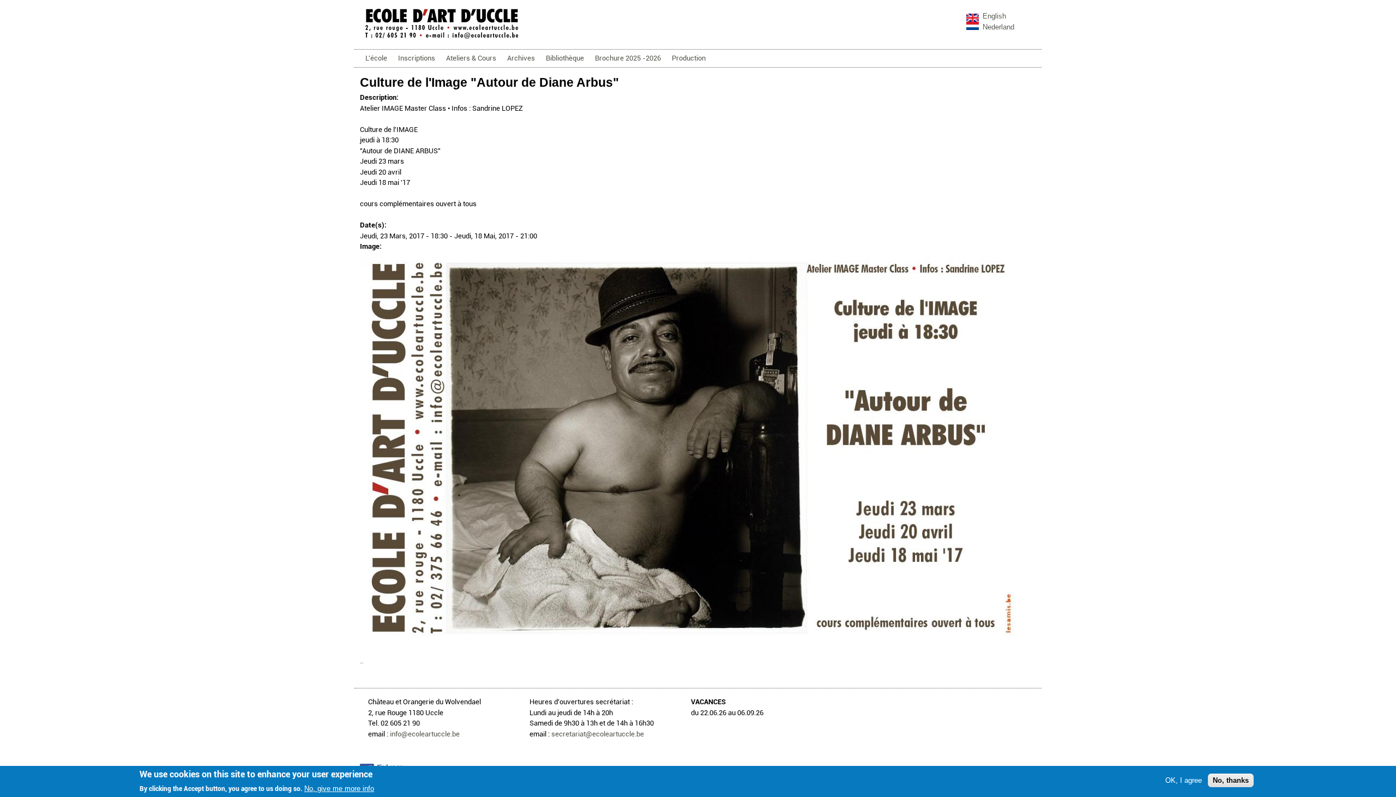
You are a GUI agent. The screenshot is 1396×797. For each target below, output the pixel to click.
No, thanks (1231, 780)
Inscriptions (416, 58)
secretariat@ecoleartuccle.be (597, 734)
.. (361, 661)
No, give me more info (339, 788)
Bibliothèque (565, 58)
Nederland (998, 27)
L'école (376, 58)
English (994, 16)
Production (689, 58)
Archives (521, 58)
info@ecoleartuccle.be (425, 734)
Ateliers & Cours (471, 58)
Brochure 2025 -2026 (628, 58)
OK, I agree (1183, 780)
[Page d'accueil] (442, 38)
